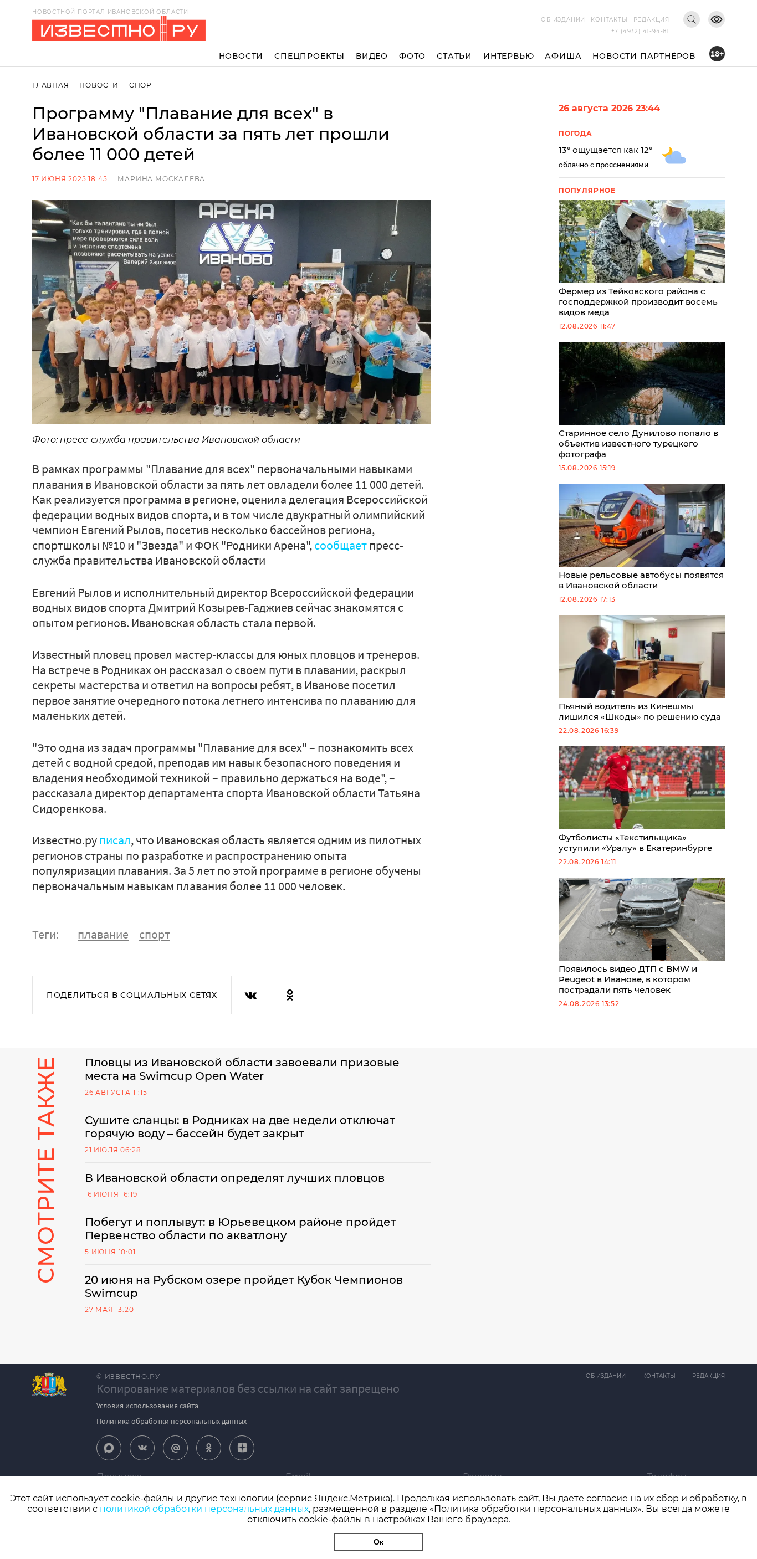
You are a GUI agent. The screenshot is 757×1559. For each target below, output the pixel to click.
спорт (154, 934)
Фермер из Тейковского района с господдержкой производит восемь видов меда (638, 301)
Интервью (508, 56)
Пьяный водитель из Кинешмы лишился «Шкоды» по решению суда (640, 711)
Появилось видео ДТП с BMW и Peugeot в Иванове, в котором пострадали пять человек (628, 979)
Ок (378, 1541)
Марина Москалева (161, 179)
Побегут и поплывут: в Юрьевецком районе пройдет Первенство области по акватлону (240, 1229)
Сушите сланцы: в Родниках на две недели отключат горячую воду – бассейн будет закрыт (240, 1127)
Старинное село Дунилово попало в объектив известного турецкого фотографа (638, 443)
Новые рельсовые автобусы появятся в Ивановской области (641, 580)
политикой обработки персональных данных (204, 1509)
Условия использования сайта (147, 1406)
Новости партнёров (643, 56)
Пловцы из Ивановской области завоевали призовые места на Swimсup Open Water (242, 1069)
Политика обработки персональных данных (171, 1421)
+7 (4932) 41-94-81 (640, 31)
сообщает (340, 545)
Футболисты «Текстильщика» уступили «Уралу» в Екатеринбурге (635, 842)
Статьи (454, 56)
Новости (241, 56)
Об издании (563, 19)
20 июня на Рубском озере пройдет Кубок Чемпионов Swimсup (244, 1286)
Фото (412, 56)
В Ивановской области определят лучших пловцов (235, 1177)
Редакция (651, 19)
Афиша (563, 56)
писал (115, 840)
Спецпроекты (309, 56)
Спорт (142, 85)
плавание (103, 934)
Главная (50, 85)
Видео (372, 56)
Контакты (609, 19)
